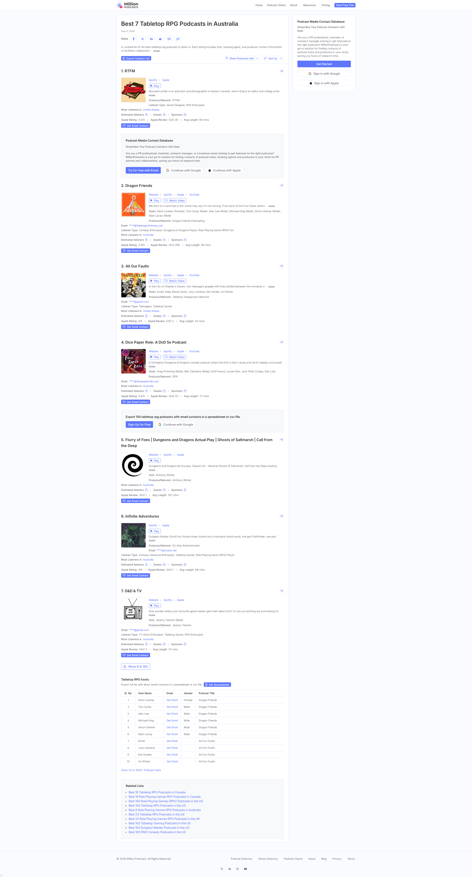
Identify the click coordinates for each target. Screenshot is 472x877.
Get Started (324, 64)
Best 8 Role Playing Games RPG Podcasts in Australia (165, 810)
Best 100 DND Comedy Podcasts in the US (157, 832)
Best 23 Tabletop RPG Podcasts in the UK (157, 814)
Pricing (326, 5)
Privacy (336, 858)
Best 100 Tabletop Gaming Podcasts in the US (159, 823)
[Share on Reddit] (160, 39)
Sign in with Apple (326, 83)
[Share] (281, 71)
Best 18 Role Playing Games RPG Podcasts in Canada (165, 796)
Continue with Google (186, 170)
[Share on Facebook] (133, 39)
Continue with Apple (227, 170)
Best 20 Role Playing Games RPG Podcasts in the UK (164, 819)
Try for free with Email (143, 170)
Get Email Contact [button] (137, 125)
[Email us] (169, 39)
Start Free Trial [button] (345, 5)
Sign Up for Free (139, 424)
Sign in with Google (326, 73)
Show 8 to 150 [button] (138, 666)
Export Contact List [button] (138, 58)
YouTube (194, 194)
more (156, 50)
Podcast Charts (276, 5)
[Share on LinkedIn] (151, 39)
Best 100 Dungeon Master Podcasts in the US (159, 827)
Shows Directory (268, 858)
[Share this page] (178, 39)
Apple (165, 79)
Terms (351, 858)
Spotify (153, 79)
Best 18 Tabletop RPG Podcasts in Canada (157, 792)
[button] (155, 85)
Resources (309, 5)
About (293, 5)
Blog (324, 858)
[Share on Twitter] (142, 39)
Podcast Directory (241, 858)
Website (153, 194)
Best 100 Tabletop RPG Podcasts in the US (157, 805)
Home (259, 5)
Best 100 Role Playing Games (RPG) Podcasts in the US (166, 801)
